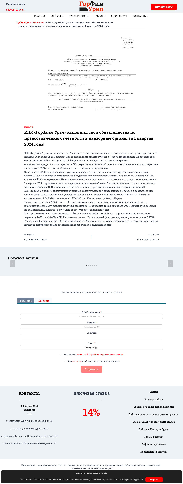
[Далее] (170, 263)
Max (29, 413)
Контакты (29, 393)
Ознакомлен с (93, 354)
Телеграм (29, 409)
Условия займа (154, 399)
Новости (99, 16)
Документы (119, 16)
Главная (40, 16)
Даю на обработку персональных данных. (93, 361)
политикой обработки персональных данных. (100, 354)
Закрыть (154, 479)
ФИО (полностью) (91, 312)
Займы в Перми (153, 436)
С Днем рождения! (35, 237)
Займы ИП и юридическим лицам (154, 421)
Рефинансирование (154, 444)
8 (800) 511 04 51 (29, 405)
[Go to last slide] (12, 263)
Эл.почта (91, 333)
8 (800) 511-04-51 (15, 9)
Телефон (91, 322)
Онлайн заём (164, 7)
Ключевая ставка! (148, 237)
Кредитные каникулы (153, 451)
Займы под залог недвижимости (154, 406)
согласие (76, 361)
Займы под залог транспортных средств (153, 414)
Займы (154, 391)
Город (91, 343)
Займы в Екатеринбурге (153, 429)
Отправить (91, 369)
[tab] (86, 265)
